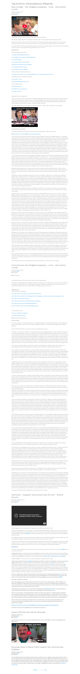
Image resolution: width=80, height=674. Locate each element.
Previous (35, 669)
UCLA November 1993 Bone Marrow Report (20, 62)
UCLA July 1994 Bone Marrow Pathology (20, 69)
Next (46, 669)
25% (60, 574)
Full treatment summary (16, 91)
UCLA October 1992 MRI (17, 59)
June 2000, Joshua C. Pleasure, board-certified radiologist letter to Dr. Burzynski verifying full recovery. (33, 74)
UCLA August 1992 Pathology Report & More (21, 54)
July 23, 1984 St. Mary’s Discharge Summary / (21, 298)
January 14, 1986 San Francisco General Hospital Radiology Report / (25, 305)
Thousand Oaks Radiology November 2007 (20, 81)
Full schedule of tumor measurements (19, 88)
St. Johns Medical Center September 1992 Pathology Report (24, 57)
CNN (54, 590)
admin (18, 13)
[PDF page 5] (52, 564)
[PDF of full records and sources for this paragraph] (55, 556)
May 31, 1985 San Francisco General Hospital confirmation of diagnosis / (26, 301)
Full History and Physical (16, 86)
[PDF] (64, 565)
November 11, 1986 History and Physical (19, 313)
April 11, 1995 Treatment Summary (18, 315)
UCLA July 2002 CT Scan (17, 79)
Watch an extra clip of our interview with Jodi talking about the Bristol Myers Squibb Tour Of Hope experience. (35, 605)
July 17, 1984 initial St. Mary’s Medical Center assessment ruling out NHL (26, 293)
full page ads (48, 588)
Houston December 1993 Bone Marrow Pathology (22, 64)
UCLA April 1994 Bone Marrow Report (19, 67)
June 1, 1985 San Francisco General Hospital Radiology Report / (24, 303)
